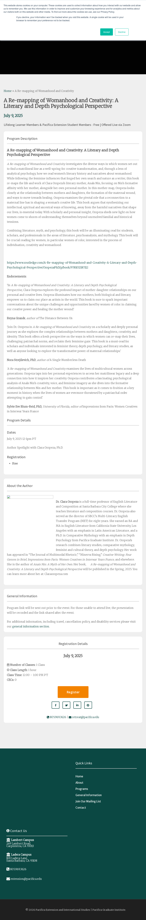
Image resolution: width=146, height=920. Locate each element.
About (79, 782)
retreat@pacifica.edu (85, 717)
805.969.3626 (57, 717)
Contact (80, 807)
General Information (88, 795)
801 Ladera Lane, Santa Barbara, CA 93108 (21, 859)
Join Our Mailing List (88, 801)
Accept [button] (106, 31)
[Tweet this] (66, 705)
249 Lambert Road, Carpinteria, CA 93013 (20, 845)
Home (8, 91)
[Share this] (55, 705)
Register (73, 692)
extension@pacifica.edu (26, 879)
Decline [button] (122, 31)
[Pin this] (88, 705)
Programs (81, 789)
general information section (30, 626)
